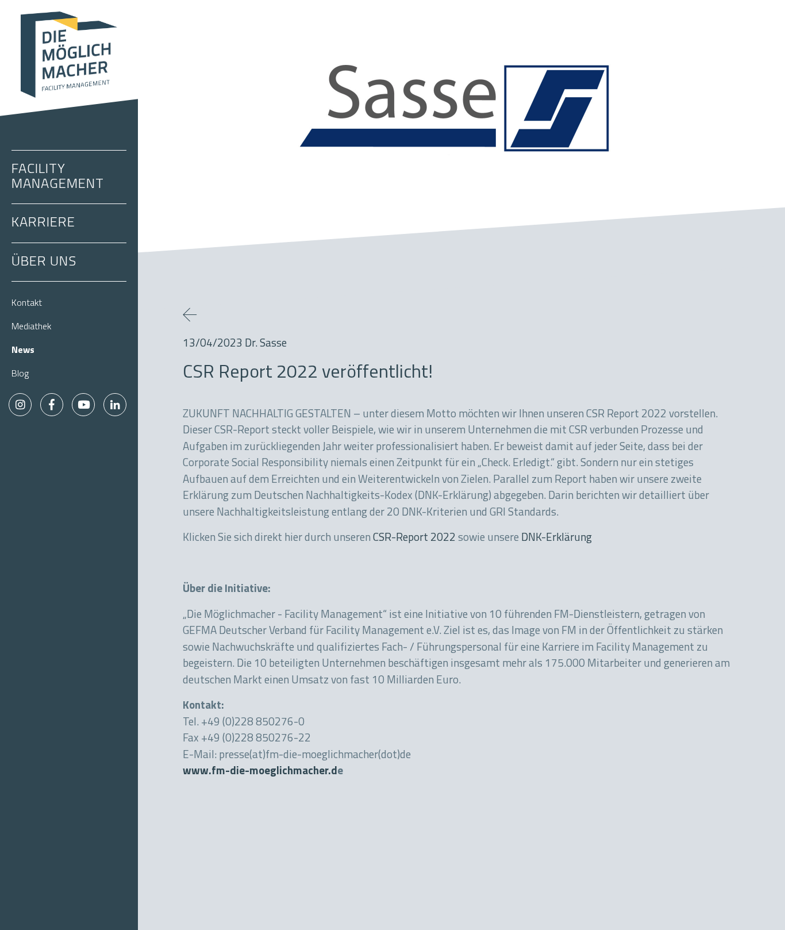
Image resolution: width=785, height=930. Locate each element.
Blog (20, 374)
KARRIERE (43, 223)
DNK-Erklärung (556, 538)
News (22, 350)
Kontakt (26, 303)
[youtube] (83, 404)
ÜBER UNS (43, 262)
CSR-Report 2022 (414, 538)
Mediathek (31, 327)
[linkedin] (114, 404)
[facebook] (51, 404)
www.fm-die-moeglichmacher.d (260, 771)
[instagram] (20, 404)
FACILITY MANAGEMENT (57, 177)
